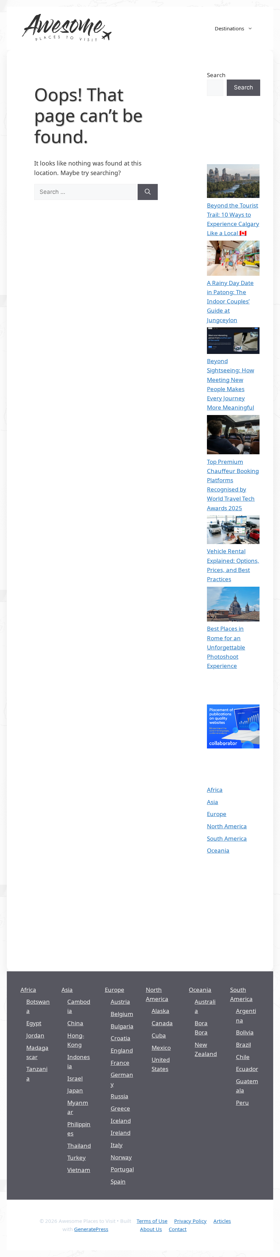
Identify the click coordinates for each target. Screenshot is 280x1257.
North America (227, 826)
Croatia (120, 1038)
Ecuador (247, 1069)
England (122, 1050)
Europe (216, 814)
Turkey (76, 1157)
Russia (119, 1096)
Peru (242, 1102)
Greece (120, 1108)
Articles (222, 1220)
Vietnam (78, 1170)
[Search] (148, 192)
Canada (162, 1023)
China (75, 1023)
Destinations (229, 28)
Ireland (120, 1133)
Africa (215, 790)
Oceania (218, 850)
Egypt (33, 1023)
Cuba (159, 1035)
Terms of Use (152, 1220)
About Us (151, 1229)
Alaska (160, 1011)
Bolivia (245, 1032)
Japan (75, 1090)
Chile (243, 1057)
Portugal (122, 1169)
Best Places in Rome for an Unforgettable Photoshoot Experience (226, 647)
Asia (212, 802)
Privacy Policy (190, 1220)
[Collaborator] (233, 746)
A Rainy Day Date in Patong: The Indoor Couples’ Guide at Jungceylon (230, 301)
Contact (177, 1229)
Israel (75, 1078)
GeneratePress (91, 1229)
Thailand (79, 1145)
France (120, 1063)
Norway (121, 1157)
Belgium (122, 1014)
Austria (120, 1001)
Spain (118, 1181)
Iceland (121, 1121)
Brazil (243, 1044)
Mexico (161, 1048)
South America (227, 838)
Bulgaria (122, 1026)
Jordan (35, 1035)
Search (216, 75)
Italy (117, 1145)
